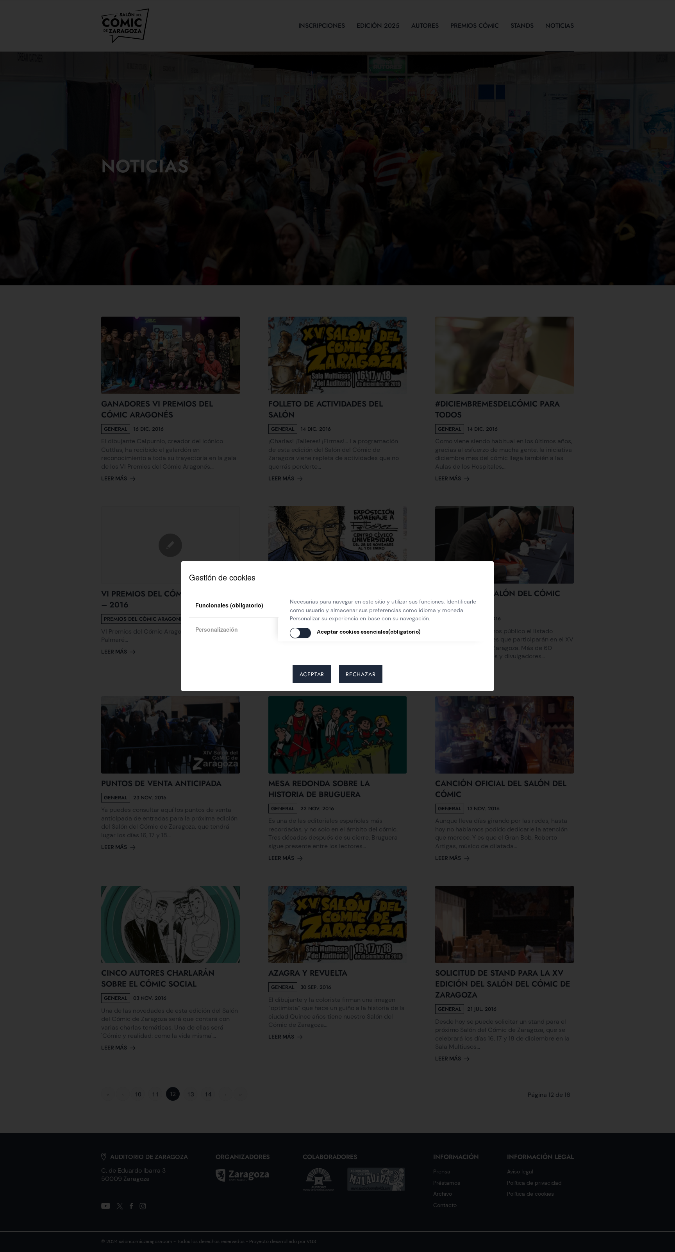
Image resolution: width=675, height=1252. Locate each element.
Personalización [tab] (216, 629)
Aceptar (312, 674)
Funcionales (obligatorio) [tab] (229, 605)
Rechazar (360, 674)
